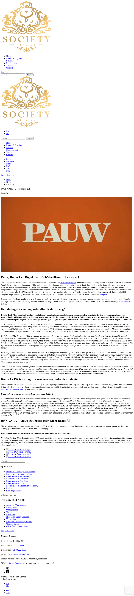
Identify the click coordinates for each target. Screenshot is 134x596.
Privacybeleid (12, 507)
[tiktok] (7, 572)
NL (7, 133)
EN (7, 131)
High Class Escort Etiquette (17, 517)
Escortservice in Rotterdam (17, 479)
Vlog (8, 168)
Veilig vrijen (11, 519)
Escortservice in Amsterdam (17, 476)
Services (9, 61)
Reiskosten (10, 514)
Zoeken (29, 75)
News (8, 182)
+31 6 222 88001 (18, 545)
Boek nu (4, 72)
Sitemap (9, 488)
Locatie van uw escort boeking (19, 474)
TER (8, 593)
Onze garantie (12, 510)
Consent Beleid (12, 524)
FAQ (8, 166)
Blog (8, 171)
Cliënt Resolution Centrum (17, 526)
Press (8, 164)
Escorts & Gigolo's (14, 58)
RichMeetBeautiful (68, 283)
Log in (4, 175)
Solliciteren (11, 159)
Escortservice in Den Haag (17, 481)
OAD (8, 590)
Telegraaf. (104, 294)
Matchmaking (12, 63)
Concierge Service (13, 490)
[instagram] (7, 569)
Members (10, 161)
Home (8, 56)
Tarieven (9, 65)
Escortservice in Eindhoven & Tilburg (22, 486)
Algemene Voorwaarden (16, 505)
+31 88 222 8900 (19, 550)
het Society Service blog (15, 563)
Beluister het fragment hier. (12, 389)
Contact (9, 68)
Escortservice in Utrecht (16, 483)
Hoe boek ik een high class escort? (20, 472)
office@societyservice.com (18, 554)
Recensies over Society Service (19, 521)
